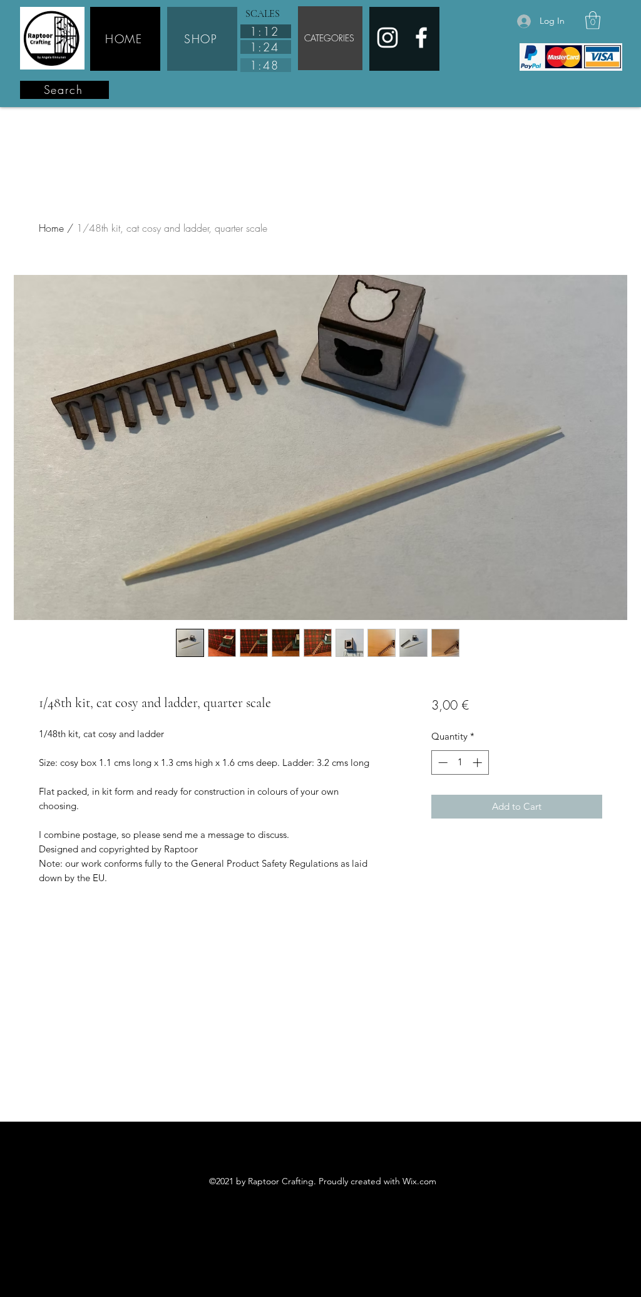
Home (51, 228)
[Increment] (478, 762)
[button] (592, 20)
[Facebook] (421, 37)
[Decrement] (441, 762)
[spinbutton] (459, 762)
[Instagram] (387, 37)
